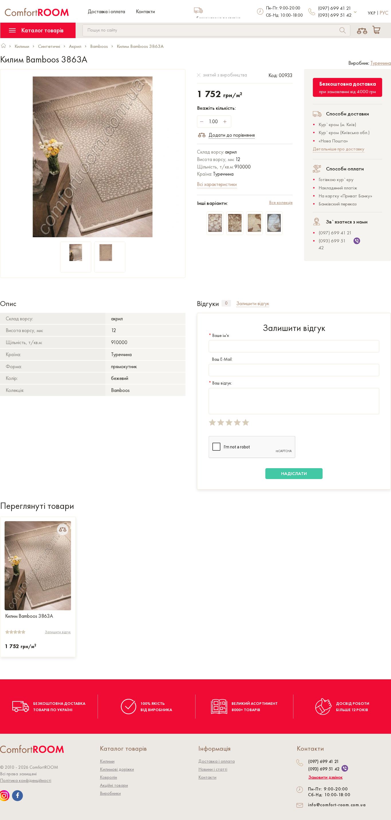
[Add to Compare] (62, 529)
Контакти (145, 11)
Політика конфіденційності (25, 780)
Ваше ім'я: (219, 335)
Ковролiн (108, 777)
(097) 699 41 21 (334, 8)
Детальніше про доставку (338, 149)
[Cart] (377, 30)
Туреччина (380, 63)
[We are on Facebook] (17, 795)
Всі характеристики (217, 184)
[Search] (342, 31)
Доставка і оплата (106, 11)
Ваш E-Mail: (222, 359)
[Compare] (362, 30)
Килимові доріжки (117, 769)
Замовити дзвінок (325, 777)
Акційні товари (114, 785)
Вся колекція (281, 202)
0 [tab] (226, 303)
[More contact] (355, 12)
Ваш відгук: (220, 383)
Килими (107, 761)
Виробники (110, 793)
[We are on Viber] (344, 768)
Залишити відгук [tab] (252, 303)
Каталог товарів (42, 30)
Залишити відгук (58, 631)
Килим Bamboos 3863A (29, 616)
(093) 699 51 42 (335, 15)
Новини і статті (212, 769)
